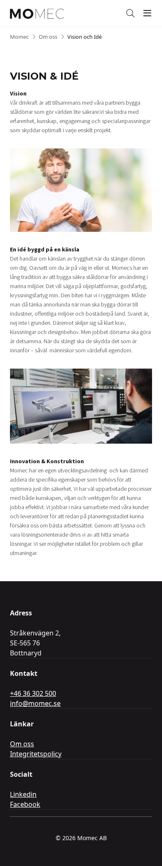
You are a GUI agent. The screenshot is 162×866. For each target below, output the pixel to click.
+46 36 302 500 (33, 693)
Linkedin (23, 794)
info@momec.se (35, 703)
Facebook (25, 804)
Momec (19, 36)
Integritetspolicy (35, 753)
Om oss (48, 36)
